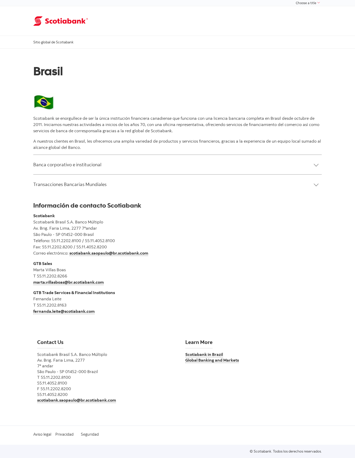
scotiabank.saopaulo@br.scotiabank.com (108, 253)
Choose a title (306, 3)
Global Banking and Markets (212, 360)
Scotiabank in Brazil (204, 354)
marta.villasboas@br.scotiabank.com (68, 282)
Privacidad (64, 434)
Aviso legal (42, 434)
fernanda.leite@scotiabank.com (64, 311)
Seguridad (90, 434)
